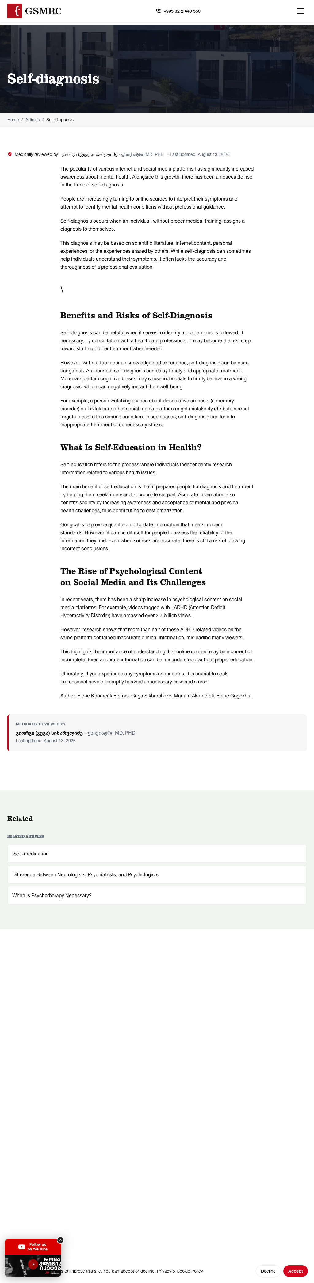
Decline (268, 1270)
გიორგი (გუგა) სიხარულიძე (89, 154)
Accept (295, 1270)
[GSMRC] (34, 11)
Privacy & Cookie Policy (180, 1270)
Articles (32, 119)
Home (13, 119)
